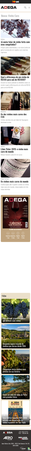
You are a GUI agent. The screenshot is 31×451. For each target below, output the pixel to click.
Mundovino (3, 111)
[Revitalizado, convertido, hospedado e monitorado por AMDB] (29, 449)
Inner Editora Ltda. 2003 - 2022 (9, 444)
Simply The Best (5, 179)
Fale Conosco (21, 444)
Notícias (3, 39)
